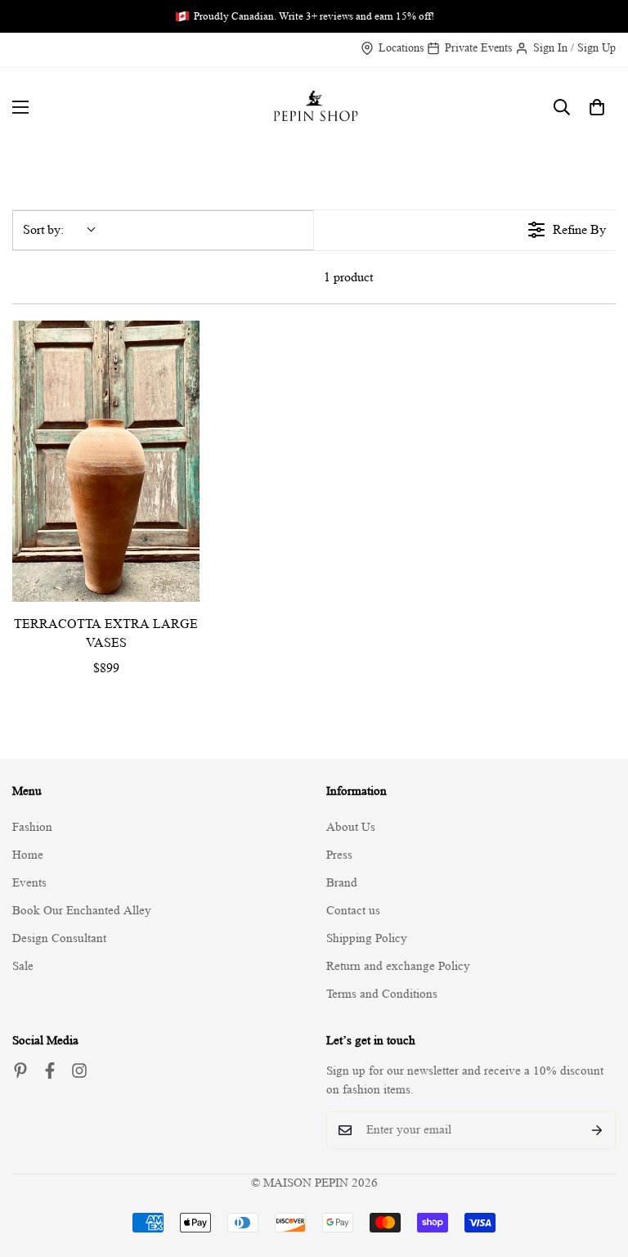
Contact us (353, 911)
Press (339, 855)
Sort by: (43, 229)
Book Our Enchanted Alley (81, 911)
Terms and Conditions (381, 994)
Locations (401, 47)
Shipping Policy (366, 938)
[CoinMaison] (314, 107)
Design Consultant (59, 938)
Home (27, 855)
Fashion (32, 827)
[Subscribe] (597, 1130)
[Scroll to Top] (596, 1168)
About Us (350, 827)
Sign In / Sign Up (574, 47)
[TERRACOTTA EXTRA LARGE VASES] (106, 461)
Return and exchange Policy (398, 966)
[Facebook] (50, 1070)
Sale (23, 966)
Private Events (478, 47)
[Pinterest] (20, 1070)
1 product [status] (348, 277)
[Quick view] (183, 585)
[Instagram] (79, 1070)
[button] (597, 107)
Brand (341, 883)
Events (29, 883)
